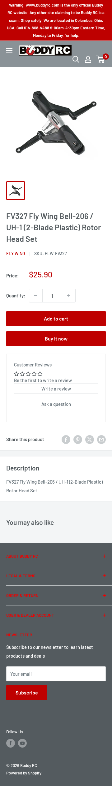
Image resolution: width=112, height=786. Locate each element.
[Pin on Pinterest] (77, 439)
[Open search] (75, 59)
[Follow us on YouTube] (22, 743)
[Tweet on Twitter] (89, 439)
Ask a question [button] (56, 404)
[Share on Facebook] (66, 439)
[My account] (88, 59)
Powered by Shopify (23, 772)
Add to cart (56, 318)
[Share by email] (101, 439)
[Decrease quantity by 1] (35, 295)
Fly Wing (15, 253)
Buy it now (56, 338)
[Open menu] (9, 50)
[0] (101, 59)
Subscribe (27, 692)
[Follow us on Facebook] (10, 743)
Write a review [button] (56, 388)
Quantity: (15, 295)
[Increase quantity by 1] (68, 295)
